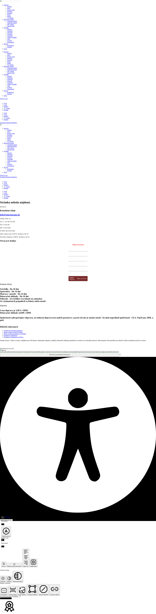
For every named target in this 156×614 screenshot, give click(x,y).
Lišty (8, 39)
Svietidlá (6, 27)
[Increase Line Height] (2, 540)
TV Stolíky (10, 18)
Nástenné (10, 31)
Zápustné (9, 32)
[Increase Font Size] (2, 518)
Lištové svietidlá (12, 37)
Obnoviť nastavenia (6, 598)
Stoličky (9, 6)
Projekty (9, 47)
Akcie (5, 49)
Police (9, 15)
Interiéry (6, 106)
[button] (120, 355)
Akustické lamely (12, 21)
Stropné (9, 29)
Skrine (9, 16)
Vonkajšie (10, 36)
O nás (5, 105)
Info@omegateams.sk (10, 215)
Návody (6, 44)
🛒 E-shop (7, 108)
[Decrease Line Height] (2, 546)
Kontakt (6, 110)
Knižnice (9, 11)
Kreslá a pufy (11, 10)
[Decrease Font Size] (2, 524)
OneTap (7, 517)
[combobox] (59, 354)
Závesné (9, 34)
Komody (9, 13)
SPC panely (10, 24)
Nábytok (6, 5)
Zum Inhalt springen (6, 596)
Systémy (9, 40)
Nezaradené (10, 42)
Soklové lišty (11, 26)
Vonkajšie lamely (12, 23)
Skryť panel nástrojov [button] (6, 520)
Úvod (5, 103)
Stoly (8, 8)
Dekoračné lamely (9, 19)
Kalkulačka (10, 45)
